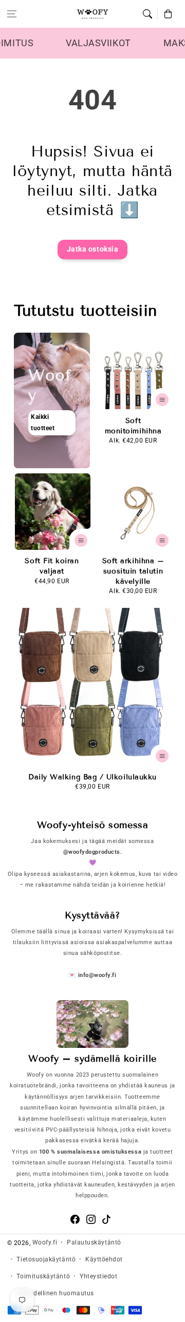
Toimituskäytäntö (43, 1276)
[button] (12, 14)
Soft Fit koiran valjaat (52, 566)
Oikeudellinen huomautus (55, 1293)
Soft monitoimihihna (133, 425)
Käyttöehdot (104, 1259)
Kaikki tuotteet (42, 422)
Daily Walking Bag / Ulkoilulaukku (92, 777)
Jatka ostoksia (93, 249)
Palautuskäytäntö (94, 1242)
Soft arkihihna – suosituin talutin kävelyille (133, 571)
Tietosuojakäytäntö (46, 1259)
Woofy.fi (44, 1242)
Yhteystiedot (98, 1276)
